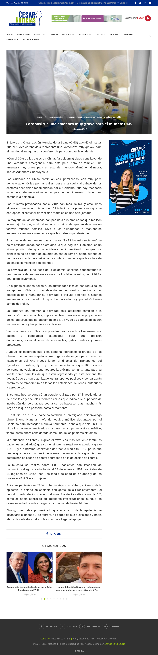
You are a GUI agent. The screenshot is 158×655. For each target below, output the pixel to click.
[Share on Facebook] (47, 534)
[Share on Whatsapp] (55, 534)
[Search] (150, 37)
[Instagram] (145, 3)
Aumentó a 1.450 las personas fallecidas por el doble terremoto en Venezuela (78, 589)
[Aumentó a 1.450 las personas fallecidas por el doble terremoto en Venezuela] (79, 567)
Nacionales (85, 35)
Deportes (128, 35)
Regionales (68, 35)
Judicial (113, 35)
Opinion (54, 35)
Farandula (12, 39)
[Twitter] (139, 3)
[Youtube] (150, 3)
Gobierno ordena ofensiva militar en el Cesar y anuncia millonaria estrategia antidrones (60, 2)
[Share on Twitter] (50, 534)
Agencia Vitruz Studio (114, 643)
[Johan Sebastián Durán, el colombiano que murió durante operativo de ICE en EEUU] (29, 567)
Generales (39, 35)
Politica (100, 35)
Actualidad (23, 35)
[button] (10, 575)
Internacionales (31, 39)
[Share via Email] (58, 534)
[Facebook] (135, 3)
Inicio (9, 35)
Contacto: (45, 638)
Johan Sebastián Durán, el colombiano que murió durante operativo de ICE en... (29, 589)
